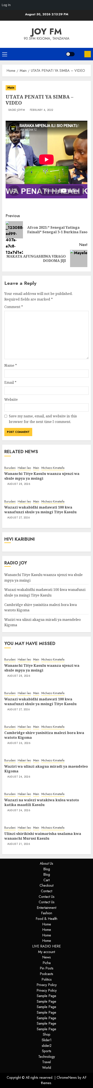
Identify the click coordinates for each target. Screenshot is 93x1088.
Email (10, 382)
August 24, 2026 (18, 777)
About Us (46, 863)
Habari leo (24, 468)
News (46, 957)
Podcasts (46, 973)
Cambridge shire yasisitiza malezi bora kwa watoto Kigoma (44, 735)
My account (46, 951)
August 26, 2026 (18, 743)
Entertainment (46, 907)
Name (10, 365)
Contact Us (47, 896)
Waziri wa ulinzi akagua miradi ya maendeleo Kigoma (46, 768)
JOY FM (46, 31)
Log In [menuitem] (6, 5)
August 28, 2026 (18, 484)
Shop (46, 1034)
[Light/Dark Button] (70, 54)
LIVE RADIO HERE (46, 946)
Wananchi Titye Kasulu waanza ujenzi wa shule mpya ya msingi (41, 476)
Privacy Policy (47, 984)
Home (46, 924)
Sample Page (46, 995)
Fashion (46, 913)
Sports (46, 1051)
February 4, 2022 (41, 110)
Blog (46, 869)
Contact (46, 891)
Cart (46, 880)
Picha (47, 962)
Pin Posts (46, 968)
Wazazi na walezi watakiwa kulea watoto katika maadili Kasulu (41, 802)
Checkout (46, 885)
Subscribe (87, 54)
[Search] (79, 54)
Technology (46, 1056)
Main (10, 87)
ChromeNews (67, 1077)
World (46, 1067)
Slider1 (46, 1040)
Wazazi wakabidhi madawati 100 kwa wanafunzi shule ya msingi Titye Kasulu (40, 509)
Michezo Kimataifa (52, 468)
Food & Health (46, 918)
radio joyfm (16, 110)
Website (11, 399)
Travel (46, 1062)
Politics (47, 979)
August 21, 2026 (18, 844)
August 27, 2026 (18, 518)
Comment (13, 306)
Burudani (10, 468)
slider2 (46, 1045)
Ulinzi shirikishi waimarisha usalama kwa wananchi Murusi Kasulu (42, 836)
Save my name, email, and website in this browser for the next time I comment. (43, 419)
